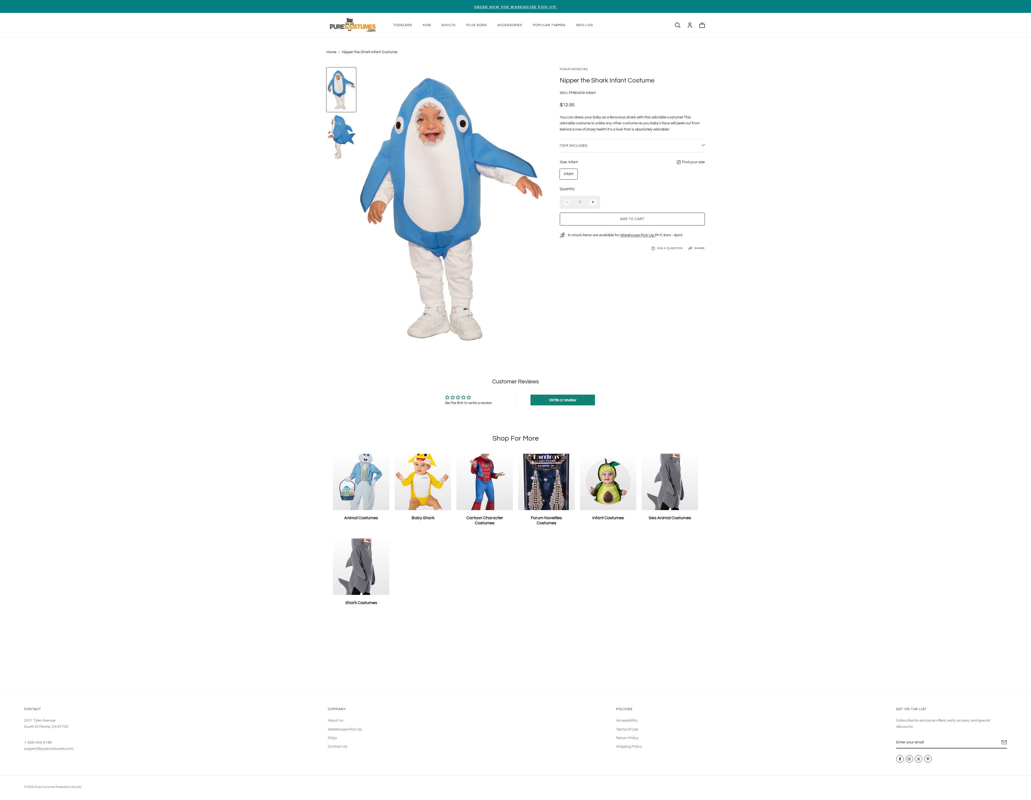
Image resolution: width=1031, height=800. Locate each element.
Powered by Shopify (68, 787)
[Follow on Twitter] (918, 759)
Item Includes (573, 145)
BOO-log (584, 25)
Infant (568, 174)
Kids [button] (427, 25)
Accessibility (626, 720)
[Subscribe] (1004, 742)
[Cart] (702, 25)
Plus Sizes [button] (476, 25)
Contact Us (337, 747)
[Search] (677, 25)
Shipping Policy (629, 747)
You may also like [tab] (515, 653)
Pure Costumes (45, 787)
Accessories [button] (510, 25)
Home (331, 52)
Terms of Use (627, 729)
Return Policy (627, 738)
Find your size (693, 162)
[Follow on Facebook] (900, 759)
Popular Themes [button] (549, 25)
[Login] (690, 25)
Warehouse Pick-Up (637, 235)
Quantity (567, 189)
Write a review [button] (562, 400)
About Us (335, 720)
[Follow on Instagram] (909, 759)
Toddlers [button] (402, 25)
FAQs (332, 738)
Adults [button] (448, 25)
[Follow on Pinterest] (928, 759)
